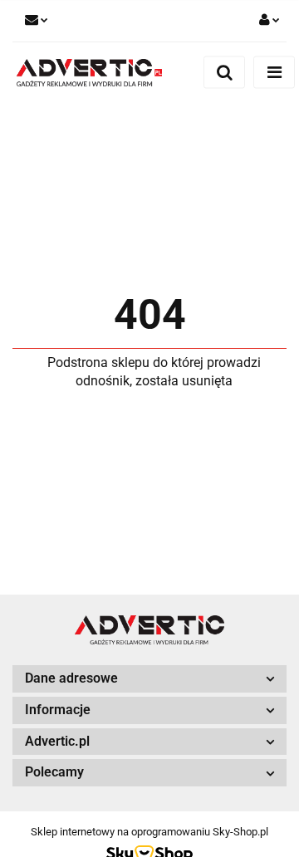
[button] (149, 679)
